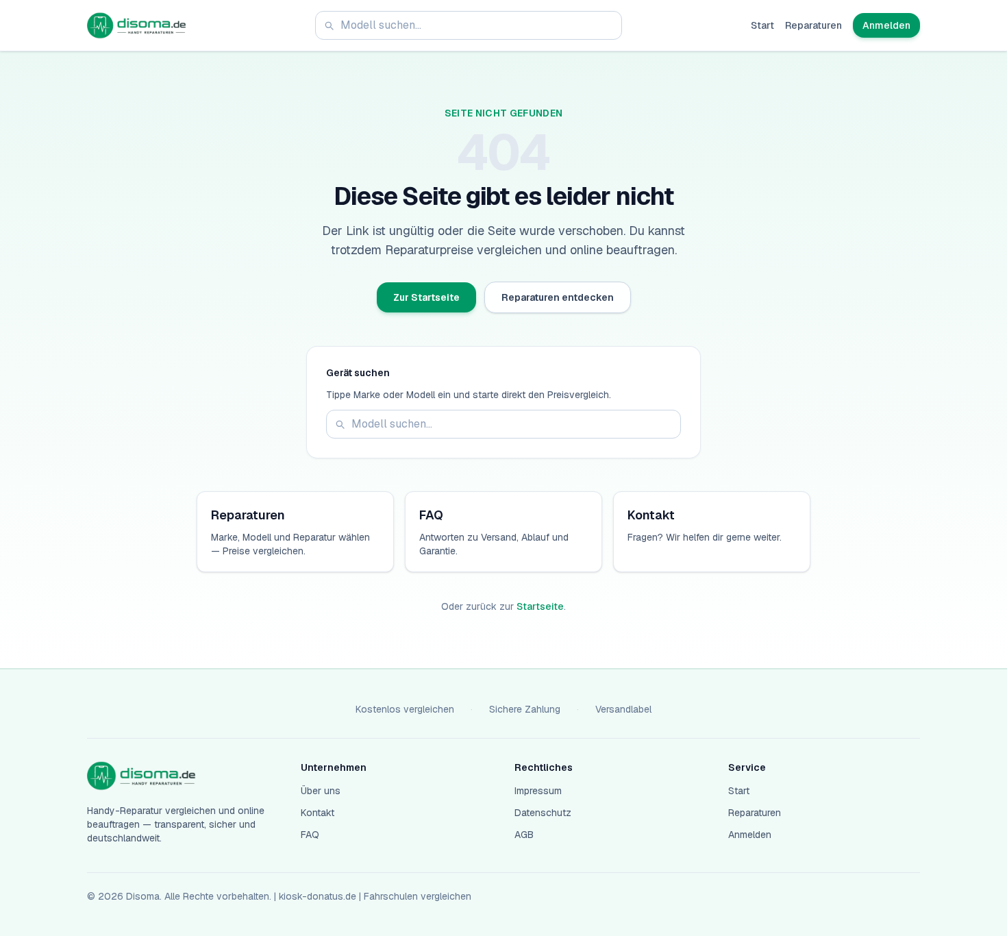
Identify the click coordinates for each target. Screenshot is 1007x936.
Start (762, 25)
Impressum (538, 791)
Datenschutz (542, 812)
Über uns (320, 791)
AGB (524, 834)
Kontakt (317, 812)
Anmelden (886, 25)
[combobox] (468, 25)
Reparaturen (813, 25)
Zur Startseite (426, 297)
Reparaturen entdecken (557, 297)
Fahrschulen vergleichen (417, 896)
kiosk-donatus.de (317, 896)
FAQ (310, 834)
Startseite (540, 606)
